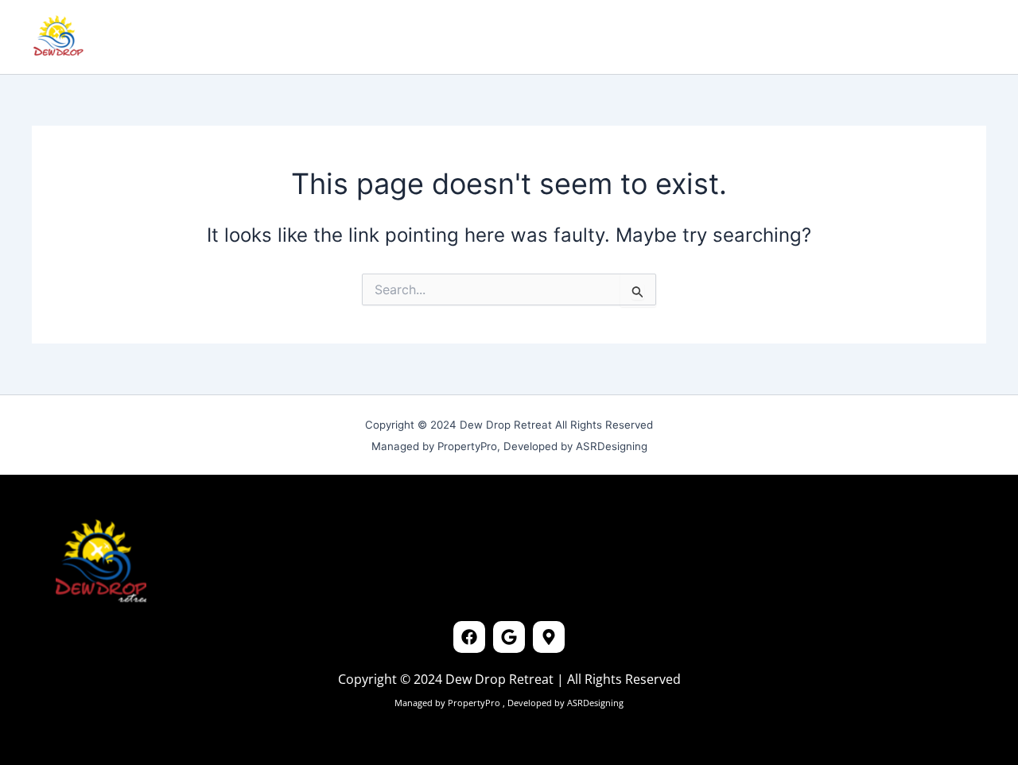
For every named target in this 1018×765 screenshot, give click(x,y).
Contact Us (465, 37)
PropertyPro (475, 703)
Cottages (209, 37)
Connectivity (369, 37)
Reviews (283, 37)
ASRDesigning (594, 703)
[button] (872, 37)
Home (142, 37)
